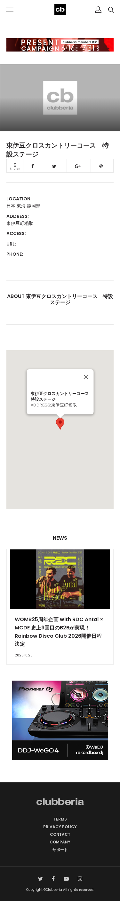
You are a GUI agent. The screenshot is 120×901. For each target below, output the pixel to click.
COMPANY (60, 842)
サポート (60, 849)
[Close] (85, 377)
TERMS (60, 819)
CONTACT (60, 834)
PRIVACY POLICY (60, 826)
